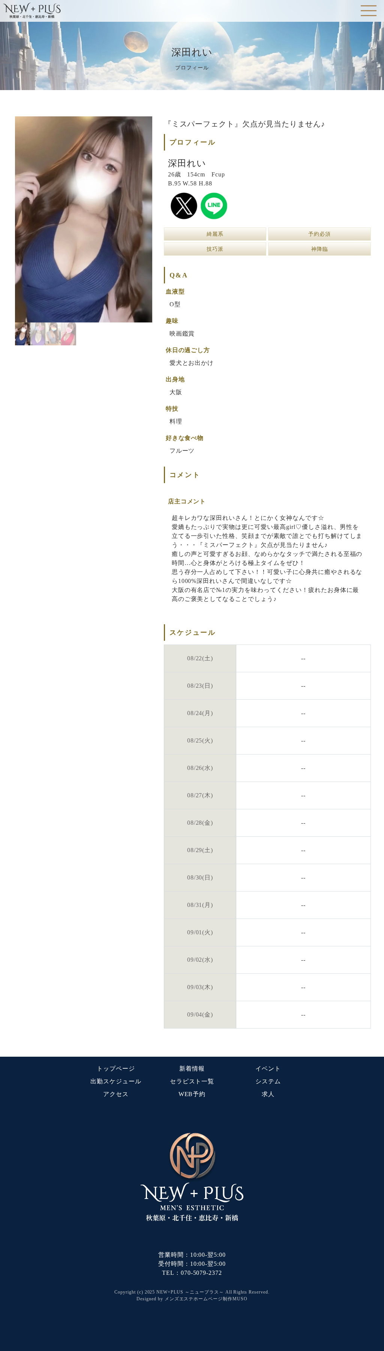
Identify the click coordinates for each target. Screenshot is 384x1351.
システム (268, 1081)
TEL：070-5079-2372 (192, 1273)
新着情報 (192, 1068)
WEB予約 (192, 1094)
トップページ (116, 1068)
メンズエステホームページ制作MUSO (206, 1298)
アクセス (116, 1094)
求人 (268, 1094)
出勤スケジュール (115, 1081)
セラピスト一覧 (192, 1081)
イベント (268, 1068)
